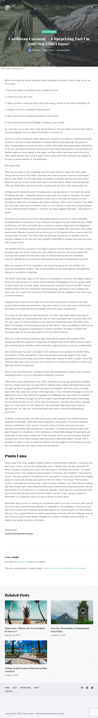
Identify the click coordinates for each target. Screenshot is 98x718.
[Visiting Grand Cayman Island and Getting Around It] (26, 652)
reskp (22, 69)
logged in (22, 561)
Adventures (25, 688)
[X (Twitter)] (87, 688)
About (36, 688)
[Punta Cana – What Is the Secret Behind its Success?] (26, 612)
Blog (15, 688)
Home (7, 688)
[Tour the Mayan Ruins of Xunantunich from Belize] (72, 612)
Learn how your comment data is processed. (64, 568)
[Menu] (92, 8)
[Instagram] (92, 688)
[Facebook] (82, 688)
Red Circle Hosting (55, 713)
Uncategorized (49, 32)
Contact (9, 691)
